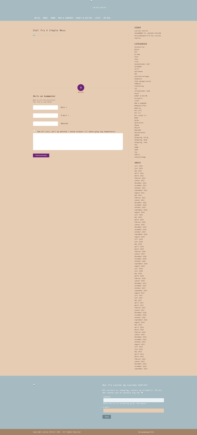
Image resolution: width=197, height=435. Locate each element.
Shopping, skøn (141, 142)
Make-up (138, 108)
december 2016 (140, 313)
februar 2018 (140, 278)
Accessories (140, 47)
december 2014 (140, 364)
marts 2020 (139, 220)
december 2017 (140, 283)
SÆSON (137, 135)
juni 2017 (139, 298)
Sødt (136, 150)
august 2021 (140, 193)
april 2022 (139, 173)
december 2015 (140, 337)
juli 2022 (139, 166)
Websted (64, 123)
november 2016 (140, 315)
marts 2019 (139, 249)
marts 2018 (139, 276)
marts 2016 (139, 330)
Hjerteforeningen (142, 76)
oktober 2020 (140, 207)
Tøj (136, 152)
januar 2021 (140, 200)
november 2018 (140, 259)
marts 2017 (139, 305)
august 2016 (140, 322)
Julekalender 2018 (142, 91)
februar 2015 (140, 359)
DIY (136, 52)
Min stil (138, 111)
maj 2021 (138, 195)
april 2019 (139, 247)
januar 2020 (140, 225)
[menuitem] (37, 18)
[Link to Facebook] (162, 432)
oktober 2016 (140, 317)
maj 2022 (138, 171)
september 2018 (141, 264)
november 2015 (140, 339)
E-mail (65, 115)
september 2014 (141, 369)
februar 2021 (140, 198)
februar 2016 (140, 332)
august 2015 (140, 344)
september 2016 (141, 320)
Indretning (139, 86)
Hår (136, 74)
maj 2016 (138, 325)
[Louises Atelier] (98, 7)
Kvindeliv (139, 98)
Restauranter (140, 133)
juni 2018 (139, 271)
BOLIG (137, 49)
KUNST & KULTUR (141, 96)
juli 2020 (139, 215)
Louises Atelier (141, 31)
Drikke (137, 54)
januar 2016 (140, 335)
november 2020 (140, 205)
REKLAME (138, 130)
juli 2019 (139, 239)
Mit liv (138, 113)
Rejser (137, 128)
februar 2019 (140, 251)
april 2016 (139, 327)
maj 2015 (138, 352)
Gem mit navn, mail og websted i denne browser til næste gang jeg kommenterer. (76, 131)
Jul (136, 89)
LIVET (137, 101)
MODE (136, 118)
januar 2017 (140, 310)
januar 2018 (140, 281)
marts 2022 (139, 176)
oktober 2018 (140, 261)
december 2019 (140, 227)
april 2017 (139, 303)
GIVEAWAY (138, 67)
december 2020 (140, 203)
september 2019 (141, 234)
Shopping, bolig (141, 137)
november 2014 (140, 366)
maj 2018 (138, 273)
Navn (64, 107)
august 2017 (140, 293)
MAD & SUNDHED (140, 103)
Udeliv (137, 155)
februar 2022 (140, 178)
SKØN (136, 147)
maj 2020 (138, 217)
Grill (137, 69)
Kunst (137, 93)
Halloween (139, 71)
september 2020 (141, 210)
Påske (137, 125)
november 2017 (140, 286)
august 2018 (140, 266)
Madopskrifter (140, 106)
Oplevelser (139, 123)
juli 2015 (139, 347)
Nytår (137, 120)
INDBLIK (138, 84)
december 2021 (140, 183)
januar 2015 (140, 361)
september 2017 (141, 291)
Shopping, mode (141, 140)
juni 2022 (139, 168)
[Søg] (162, 18)
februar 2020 (140, 222)
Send (106, 417)
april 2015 (139, 354)
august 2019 (140, 237)
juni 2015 (139, 349)
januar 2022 (140, 180)
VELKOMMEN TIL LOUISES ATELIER (148, 33)
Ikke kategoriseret (143, 81)
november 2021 (140, 185)
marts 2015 (139, 357)
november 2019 (140, 229)
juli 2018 (139, 269)
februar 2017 (140, 308)
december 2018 (140, 256)
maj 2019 (138, 244)
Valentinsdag (140, 157)
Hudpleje (138, 79)
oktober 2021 (140, 188)
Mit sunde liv (140, 115)
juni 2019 (139, 242)
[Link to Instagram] (159, 432)
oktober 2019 (140, 232)
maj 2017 (138, 300)
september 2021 (141, 190)
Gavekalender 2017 (142, 64)
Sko (136, 145)
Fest (136, 57)
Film (136, 62)
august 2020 (140, 212)
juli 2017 (139, 295)
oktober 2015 (140, 342)
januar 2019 (140, 254)
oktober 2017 (140, 288)
